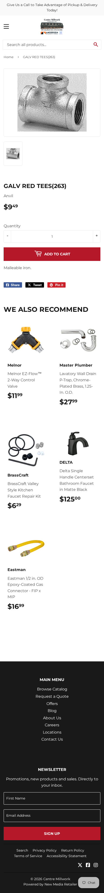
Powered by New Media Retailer (50, 884)
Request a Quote (52, 696)
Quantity (12, 226)
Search (22, 850)
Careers (52, 725)
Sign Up (52, 833)
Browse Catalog (52, 689)
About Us (52, 718)
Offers (52, 703)
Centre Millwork (56, 879)
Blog (52, 710)
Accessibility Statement (67, 856)
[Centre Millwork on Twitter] (80, 865)
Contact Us (52, 739)
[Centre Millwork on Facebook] (88, 865)
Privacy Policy (45, 850)
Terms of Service (28, 856)
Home (9, 57)
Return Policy (72, 850)
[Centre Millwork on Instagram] (96, 865)
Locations (52, 732)
